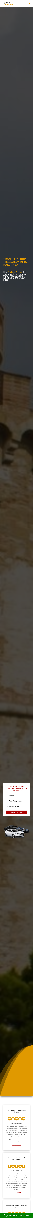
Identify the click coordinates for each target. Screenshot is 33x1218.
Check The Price (16, 812)
